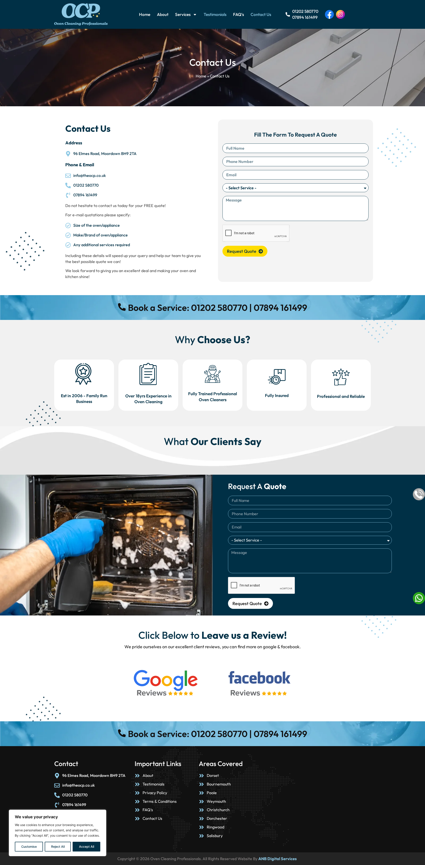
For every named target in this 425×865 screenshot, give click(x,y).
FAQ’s (238, 14)
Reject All (58, 846)
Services (183, 14)
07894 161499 (305, 17)
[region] (57, 833)
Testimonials (215, 14)
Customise (29, 846)
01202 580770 (305, 11)
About (162, 14)
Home (144, 14)
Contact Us (261, 14)
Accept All (86, 846)
